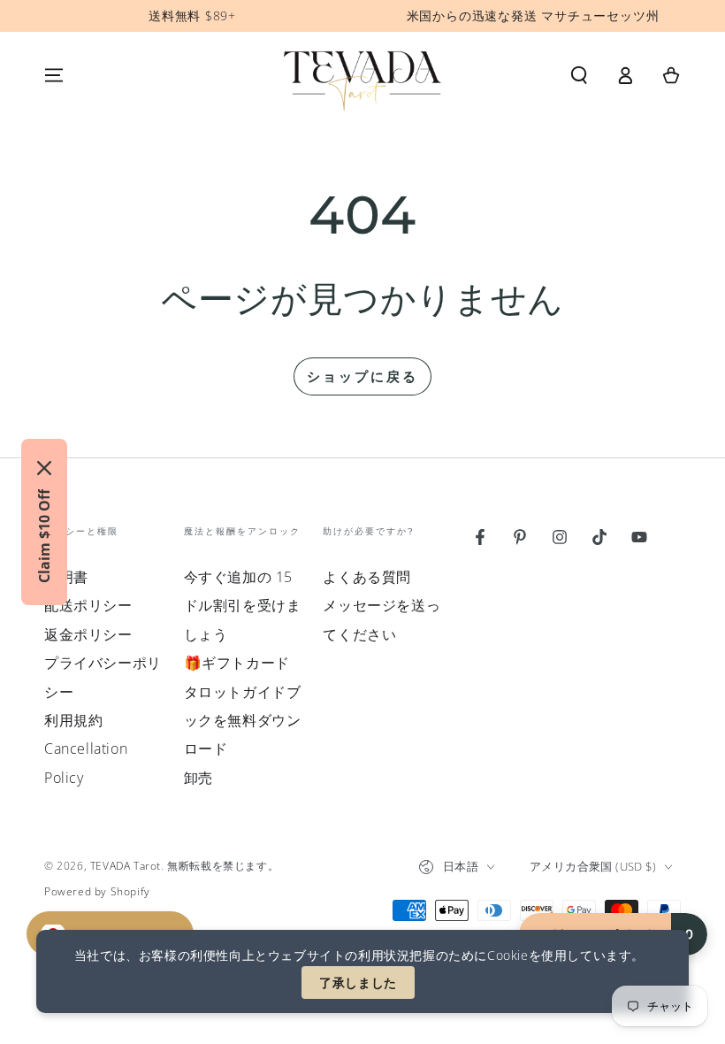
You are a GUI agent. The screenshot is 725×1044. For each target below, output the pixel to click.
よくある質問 (367, 577)
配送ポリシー (88, 605)
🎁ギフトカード (237, 662)
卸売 (198, 777)
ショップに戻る (362, 376)
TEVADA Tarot (125, 865)
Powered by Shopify (97, 892)
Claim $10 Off (44, 536)
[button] (579, 75)
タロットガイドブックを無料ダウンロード (242, 720)
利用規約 (73, 720)
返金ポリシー (88, 634)
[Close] (44, 468)
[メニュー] (54, 75)
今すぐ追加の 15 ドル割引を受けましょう (242, 605)
